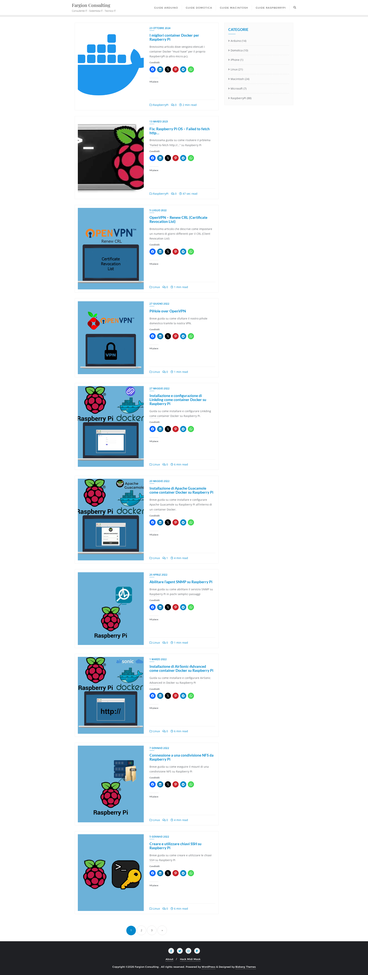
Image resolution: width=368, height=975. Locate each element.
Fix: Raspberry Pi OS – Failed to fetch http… (180, 131)
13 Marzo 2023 (159, 121)
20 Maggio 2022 (159, 481)
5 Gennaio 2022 (159, 836)
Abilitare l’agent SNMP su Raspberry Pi (181, 582)
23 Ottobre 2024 (160, 28)
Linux (156, 287)
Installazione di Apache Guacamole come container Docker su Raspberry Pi (181, 490)
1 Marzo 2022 (158, 659)
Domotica (237, 50)
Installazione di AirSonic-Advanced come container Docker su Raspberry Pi (181, 668)
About (169, 959)
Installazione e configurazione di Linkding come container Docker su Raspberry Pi (178, 399)
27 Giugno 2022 (159, 303)
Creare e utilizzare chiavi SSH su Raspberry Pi (175, 846)
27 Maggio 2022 (159, 388)
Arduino (236, 41)
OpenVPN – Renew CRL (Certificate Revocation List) (178, 219)
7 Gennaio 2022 (159, 748)
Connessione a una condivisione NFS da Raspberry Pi (182, 757)
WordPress (208, 966)
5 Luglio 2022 (158, 210)
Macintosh (237, 79)
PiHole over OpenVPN (168, 311)
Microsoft (237, 88)
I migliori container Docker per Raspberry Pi (174, 37)
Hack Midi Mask (190, 959)
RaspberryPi (160, 105)
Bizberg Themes (245, 966)
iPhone (235, 60)
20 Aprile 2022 (158, 574)
